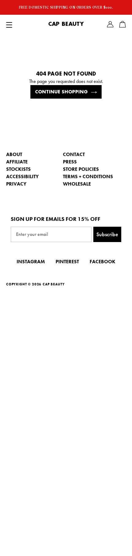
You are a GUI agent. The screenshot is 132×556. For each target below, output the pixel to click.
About (14, 154)
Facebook (102, 261)
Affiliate (17, 162)
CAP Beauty (66, 24)
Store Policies (81, 169)
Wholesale (77, 184)
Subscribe (107, 234)
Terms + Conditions (88, 176)
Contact (74, 154)
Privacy (16, 184)
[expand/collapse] (9, 24)
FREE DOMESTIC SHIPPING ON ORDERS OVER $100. (66, 7)
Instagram (31, 261)
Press (70, 162)
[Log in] (110, 24)
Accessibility (22, 176)
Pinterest (67, 261)
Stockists (18, 169)
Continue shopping (61, 92)
